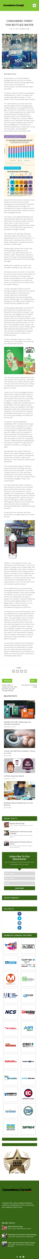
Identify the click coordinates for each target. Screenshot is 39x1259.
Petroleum (17, 847)
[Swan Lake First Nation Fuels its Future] (6, 843)
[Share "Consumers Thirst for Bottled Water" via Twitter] (18, 671)
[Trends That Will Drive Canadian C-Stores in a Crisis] (19, 738)
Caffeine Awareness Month (14, 776)
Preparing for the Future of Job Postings (21, 832)
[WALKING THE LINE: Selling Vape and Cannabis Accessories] (19, 709)
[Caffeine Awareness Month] (19, 765)
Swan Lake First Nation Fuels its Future (21, 843)
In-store (22, 29)
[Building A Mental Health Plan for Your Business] (19, 790)
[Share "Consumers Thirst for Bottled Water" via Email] (26, 671)
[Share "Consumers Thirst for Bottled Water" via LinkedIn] (22, 671)
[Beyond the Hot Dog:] (6, 824)
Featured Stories (23, 825)
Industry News (30, 1237)
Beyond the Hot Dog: (17, 823)
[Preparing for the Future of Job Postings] (6, 832)
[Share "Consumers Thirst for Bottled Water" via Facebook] (14, 671)
